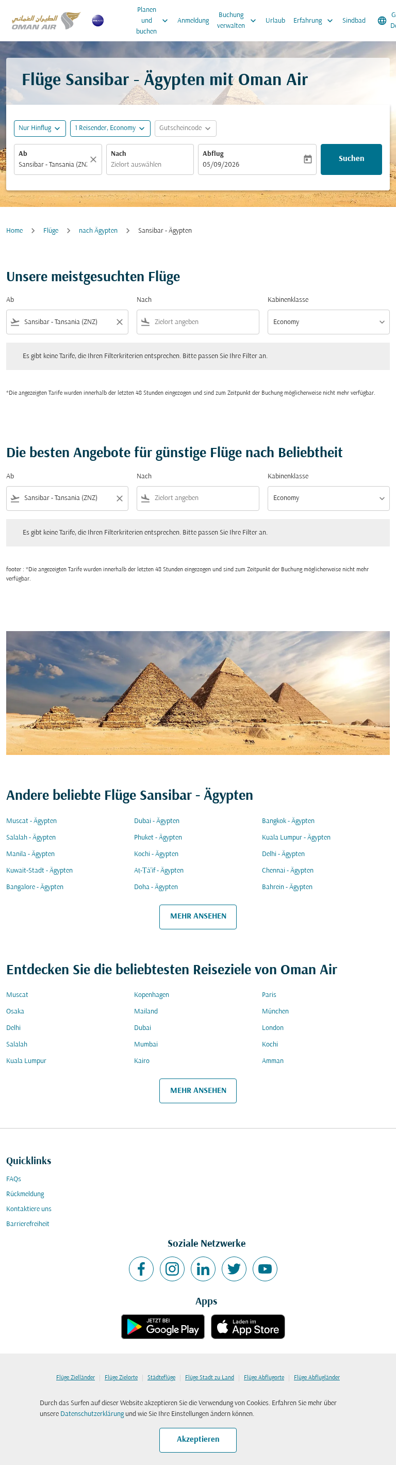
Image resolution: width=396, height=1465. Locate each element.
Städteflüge (161, 1378)
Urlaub (275, 21)
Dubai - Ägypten (156, 821)
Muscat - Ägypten (31, 821)
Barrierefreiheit (28, 1224)
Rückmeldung (25, 1194)
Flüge (50, 231)
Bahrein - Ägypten (287, 887)
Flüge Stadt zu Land (209, 1378)
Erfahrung (314, 20)
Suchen (352, 159)
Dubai (142, 1028)
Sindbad (354, 21)
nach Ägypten (98, 231)
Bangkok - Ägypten (288, 821)
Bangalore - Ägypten (34, 887)
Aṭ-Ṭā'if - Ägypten (159, 871)
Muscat (17, 995)
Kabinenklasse (288, 300)
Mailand (146, 1012)
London (273, 1028)
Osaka (15, 1012)
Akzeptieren (198, 1440)
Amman (273, 1061)
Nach (118, 154)
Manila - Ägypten (30, 854)
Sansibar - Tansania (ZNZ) (53, 165)
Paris (269, 995)
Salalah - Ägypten (31, 838)
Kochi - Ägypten (156, 854)
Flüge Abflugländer (317, 1378)
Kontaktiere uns (29, 1209)
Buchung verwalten (237, 20)
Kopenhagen (151, 995)
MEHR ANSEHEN (198, 916)
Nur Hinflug (35, 128)
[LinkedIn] (203, 1269)
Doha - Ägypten (156, 887)
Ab (23, 154)
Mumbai (146, 1045)
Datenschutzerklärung (92, 1414)
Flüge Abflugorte (264, 1378)
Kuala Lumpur (26, 1061)
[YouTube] (265, 1269)
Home (14, 231)
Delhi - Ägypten (283, 854)
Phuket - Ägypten (158, 838)
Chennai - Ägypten (288, 871)
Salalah (16, 1045)
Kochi (270, 1045)
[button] (110, 128)
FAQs (13, 1179)
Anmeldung (193, 21)
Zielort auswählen (136, 165)
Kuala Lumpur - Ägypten (296, 838)
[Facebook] (141, 1269)
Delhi (13, 1028)
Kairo (142, 1061)
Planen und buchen (153, 21)
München (275, 1012)
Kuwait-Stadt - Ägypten (39, 871)
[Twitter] (234, 1269)
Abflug (213, 154)
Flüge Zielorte (121, 1378)
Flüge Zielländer (75, 1378)
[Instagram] (172, 1269)
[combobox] (67, 322)
